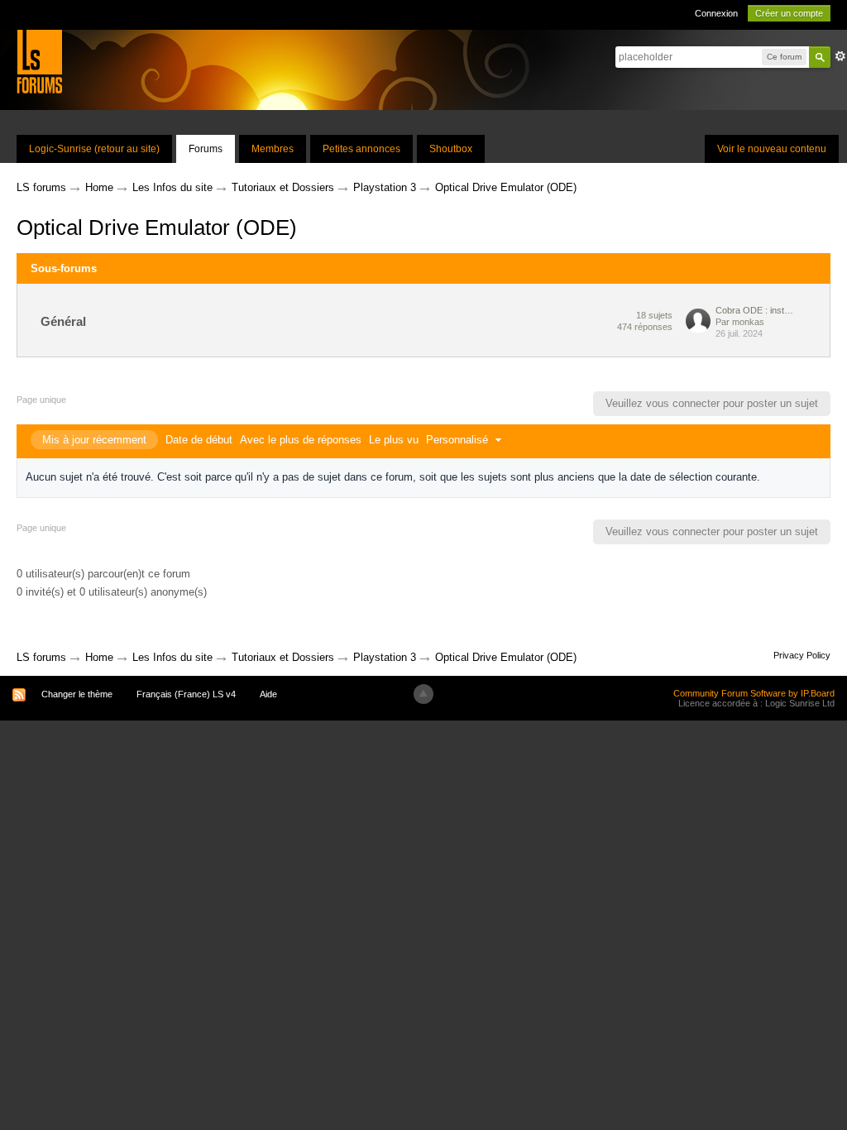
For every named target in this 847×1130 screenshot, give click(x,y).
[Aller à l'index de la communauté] (39, 61)
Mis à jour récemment (94, 439)
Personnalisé (458, 439)
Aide (268, 694)
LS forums (41, 657)
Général (63, 321)
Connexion (716, 13)
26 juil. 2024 (739, 333)
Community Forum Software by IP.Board (754, 693)
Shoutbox (450, 149)
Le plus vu (394, 439)
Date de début (198, 439)
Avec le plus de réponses (300, 439)
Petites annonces (361, 149)
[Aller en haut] (423, 694)
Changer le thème (76, 694)
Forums (206, 149)
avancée (840, 56)
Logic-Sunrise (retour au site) (94, 149)
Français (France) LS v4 (186, 694)
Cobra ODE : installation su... (756, 310)
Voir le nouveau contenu (771, 149)
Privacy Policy (801, 655)
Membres (272, 149)
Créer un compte (789, 13)
